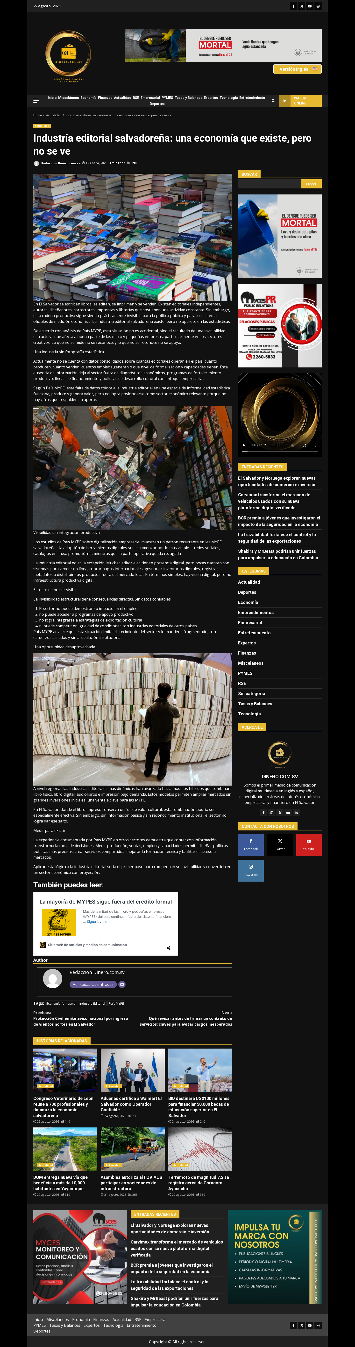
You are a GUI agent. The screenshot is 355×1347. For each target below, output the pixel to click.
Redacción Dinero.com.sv (60, 163)
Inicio (52, 98)
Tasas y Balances (188, 98)
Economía (88, 98)
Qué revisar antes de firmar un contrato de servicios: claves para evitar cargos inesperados (186, 1018)
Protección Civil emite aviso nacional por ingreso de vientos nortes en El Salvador (80, 1018)
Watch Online (300, 100)
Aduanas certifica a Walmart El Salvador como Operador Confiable (132, 1070)
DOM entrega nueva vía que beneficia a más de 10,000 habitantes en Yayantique (65, 1149)
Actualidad (122, 98)
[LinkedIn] (296, 812)
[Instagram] (271, 812)
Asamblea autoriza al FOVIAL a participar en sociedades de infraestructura (132, 1149)
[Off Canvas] (36, 101)
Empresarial (150, 98)
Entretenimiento (252, 98)
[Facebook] (263, 812)
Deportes (157, 104)
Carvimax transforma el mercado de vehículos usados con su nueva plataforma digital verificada (274, 501)
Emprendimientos (256, 612)
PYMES (167, 98)
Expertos (211, 98)
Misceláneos (68, 98)
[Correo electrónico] (122, 984)
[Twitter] (280, 812)
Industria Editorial (92, 1003)
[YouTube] (288, 812)
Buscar (249, 174)
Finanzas (105, 98)
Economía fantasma (61, 1003)
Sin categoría (251, 693)
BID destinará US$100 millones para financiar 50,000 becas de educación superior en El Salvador (200, 1070)
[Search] (273, 100)
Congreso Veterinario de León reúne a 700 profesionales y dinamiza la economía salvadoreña (65, 1070)
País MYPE (116, 1003)
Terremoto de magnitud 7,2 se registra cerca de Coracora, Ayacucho (200, 1149)
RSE (136, 98)
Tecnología (229, 98)
